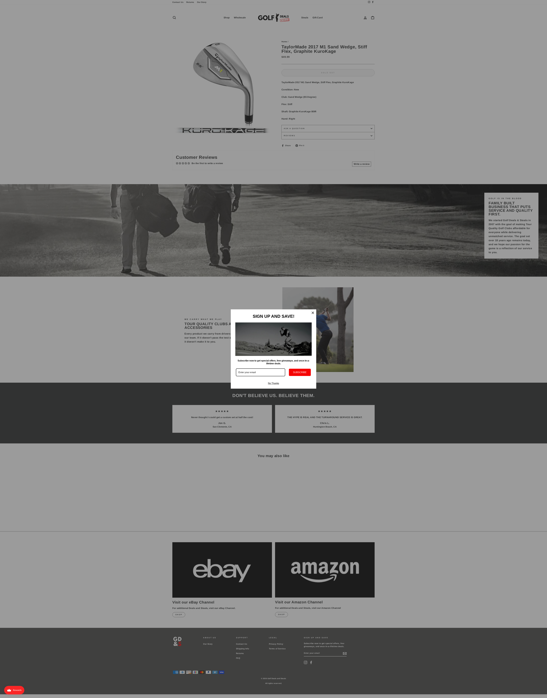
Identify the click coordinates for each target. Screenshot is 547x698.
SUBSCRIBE (300, 372)
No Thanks (273, 383)
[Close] (312, 312)
